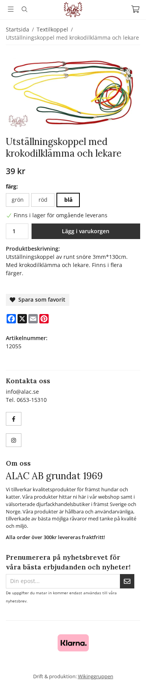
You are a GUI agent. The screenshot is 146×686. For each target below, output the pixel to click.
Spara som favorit (40, 299)
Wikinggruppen (95, 676)
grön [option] (18, 199)
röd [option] (43, 199)
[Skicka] (127, 581)
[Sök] (24, 9)
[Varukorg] (135, 9)
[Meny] (11, 9)
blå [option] (68, 199)
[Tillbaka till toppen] (129, 669)
